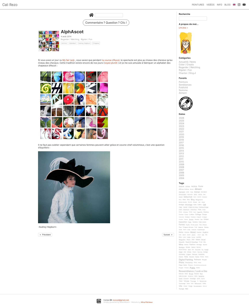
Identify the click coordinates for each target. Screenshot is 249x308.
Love (187, 192)
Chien (180, 212)
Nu (202, 249)
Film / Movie (203, 224)
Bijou (180, 199)
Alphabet (72, 43)
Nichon (199, 247)
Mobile (186, 244)
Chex (203, 209)
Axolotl (199, 196)
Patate (202, 256)
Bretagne (181, 204)
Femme (182, 225)
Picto (195, 262)
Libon (184, 237)
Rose (186, 273)
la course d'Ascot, (111, 60)
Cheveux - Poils (195, 209)
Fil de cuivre (194, 224)
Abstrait (181, 186)
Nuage (206, 249)
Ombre (194, 252)
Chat (180, 209)
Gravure (194, 229)
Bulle (195, 204)
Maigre (188, 239)
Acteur (187, 186)
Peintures (198, 4)
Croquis (204, 217)
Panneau (194, 254)
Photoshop (189, 262)
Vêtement (198, 283)
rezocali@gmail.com (120, 300)
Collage (198, 214)
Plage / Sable (183, 265)
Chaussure (186, 209)
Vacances (203, 281)
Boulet (195, 202)
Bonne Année (183, 202)
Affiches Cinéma (184, 189)
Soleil (180, 278)
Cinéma (206, 212)
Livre (193, 237)
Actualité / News (187, 61)
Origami (188, 254)
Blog (228, 4)
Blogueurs (199, 199)
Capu (180, 207)
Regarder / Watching (70, 39)
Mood (193, 232)
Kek (203, 234)
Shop (203, 202)
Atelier (181, 197)
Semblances (185, 84)
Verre (188, 283)
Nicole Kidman (183, 249)
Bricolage (188, 205)
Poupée (181, 267)
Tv (197, 281)
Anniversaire (182, 194)
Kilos (180, 237)
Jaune (193, 234)
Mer (204, 242)
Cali (204, 205)
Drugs (200, 242)
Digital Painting (186, 260)
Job (199, 202)
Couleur (187, 217)
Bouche (190, 202)
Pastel (197, 256)
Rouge (191, 273)
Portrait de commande (200, 265)
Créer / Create (186, 64)
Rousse (196, 273)
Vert (192, 283)
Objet (181, 252)
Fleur (180, 227)
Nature (193, 247)
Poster (200, 186)
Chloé (190, 212)
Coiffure (191, 214)
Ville (180, 286)
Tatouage (186, 281)
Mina (181, 245)
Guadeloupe (201, 229)
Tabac (181, 281)
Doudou (197, 219)
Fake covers (202, 222)
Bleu (188, 199)
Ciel (194, 212)
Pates (206, 256)
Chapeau (96, 43)
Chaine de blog (193, 207)
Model (203, 239)
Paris (186, 257)
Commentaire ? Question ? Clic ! (106, 22)
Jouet (199, 234)
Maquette (181, 242)
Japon (184, 234)
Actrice (64, 43)
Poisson (190, 265)
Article (200, 194)
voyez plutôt (111, 62)
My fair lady (68, 60)
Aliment (183, 93)
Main (193, 239)
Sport (198, 278)
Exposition (183, 222)
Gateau (206, 227)
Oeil (185, 252)
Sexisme (183, 90)
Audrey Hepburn (84, 43)
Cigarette (199, 212)
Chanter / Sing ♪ (187, 73)
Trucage (193, 281)
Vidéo (204, 283)
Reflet (198, 267)
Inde (180, 234)
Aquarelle (190, 194)
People (204, 259)
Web (186, 288)
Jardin (188, 234)
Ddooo (186, 219)
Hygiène (205, 232)
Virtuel (185, 286)
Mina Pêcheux (147, 302)
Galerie (200, 227)
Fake (189, 222)
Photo (181, 262)
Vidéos (210, 4)
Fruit (196, 227)
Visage (190, 286)
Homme (186, 232)
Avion (194, 196)
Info (219, 4)
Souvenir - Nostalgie (189, 278)
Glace (184, 229)
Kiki (206, 234)
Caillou (200, 204)
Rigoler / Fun (86, 39)
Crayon (199, 217)
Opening (199, 252)
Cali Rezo (9, 5)
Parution (191, 256)
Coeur (186, 214)
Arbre (195, 194)
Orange (205, 252)
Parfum (181, 256)
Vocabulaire (198, 286)
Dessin (191, 219)
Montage (199, 244)
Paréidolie (201, 254)
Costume (181, 217)
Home (181, 232)
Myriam (188, 247)
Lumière (198, 237)
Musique (182, 247)
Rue (201, 273)
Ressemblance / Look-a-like (193, 271)
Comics (204, 197)
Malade (198, 239)
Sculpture (190, 276)
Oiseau (189, 252)
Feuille (188, 224)
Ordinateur (182, 254)
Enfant (206, 219)
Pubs (192, 268)
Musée (205, 244)
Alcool (192, 189)
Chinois (185, 212)
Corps (204, 214)
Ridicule (181, 273)
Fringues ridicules (188, 227)
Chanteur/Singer (203, 207)
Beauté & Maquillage (192, 242)
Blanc (184, 199)
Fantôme (195, 222)
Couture (193, 217)
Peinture (183, 82)
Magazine (182, 239)
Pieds (199, 262)
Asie (204, 194)
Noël (189, 249)
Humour (199, 232)
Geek (180, 229)
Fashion (192, 244)
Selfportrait (188, 197)
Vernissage (182, 283)
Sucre (203, 278)
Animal (197, 192)
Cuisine (181, 219)
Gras (188, 229)
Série (195, 276)
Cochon (181, 214)
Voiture (205, 286)
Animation (204, 192)
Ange (191, 192)
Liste (188, 237)
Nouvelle (197, 249)
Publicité (183, 87)
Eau (201, 219)
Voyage (181, 288)
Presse (186, 267)
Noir (193, 249)
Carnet (185, 207)
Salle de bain (183, 276)
